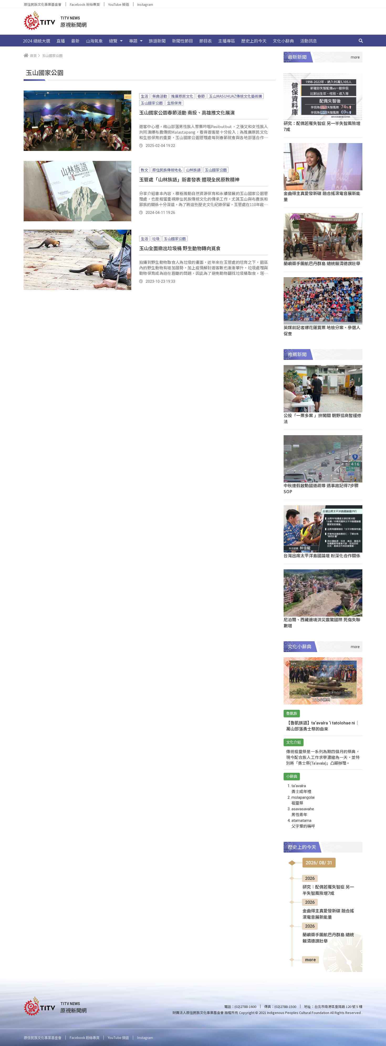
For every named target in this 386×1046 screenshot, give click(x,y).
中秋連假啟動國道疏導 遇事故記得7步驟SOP (321, 488)
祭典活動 (159, 96)
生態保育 (174, 103)
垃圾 (156, 238)
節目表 (205, 41)
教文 (144, 169)
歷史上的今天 (254, 41)
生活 (144, 96)
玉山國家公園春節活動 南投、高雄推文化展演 (187, 112)
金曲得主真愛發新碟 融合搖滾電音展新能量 (322, 196)
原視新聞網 (73, 24)
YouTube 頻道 (118, 4)
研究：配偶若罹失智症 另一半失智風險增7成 (322, 126)
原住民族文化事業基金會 (42, 4)
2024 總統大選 (36, 41)
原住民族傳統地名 (167, 169)
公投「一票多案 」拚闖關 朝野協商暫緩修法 (322, 418)
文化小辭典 (283, 41)
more (310, 959)
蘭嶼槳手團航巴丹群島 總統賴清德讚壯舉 (322, 263)
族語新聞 (157, 41)
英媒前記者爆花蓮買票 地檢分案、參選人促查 (322, 330)
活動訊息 (308, 41)
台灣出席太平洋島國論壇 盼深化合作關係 (322, 555)
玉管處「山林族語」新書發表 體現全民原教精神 (189, 179)
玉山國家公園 (152, 103)
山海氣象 (94, 41)
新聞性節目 (182, 41)
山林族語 (193, 169)
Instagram (145, 4)
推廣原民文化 (182, 96)
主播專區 (226, 41)
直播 (60, 41)
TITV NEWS (70, 18)
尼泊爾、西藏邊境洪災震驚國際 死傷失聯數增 (322, 622)
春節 (201, 96)
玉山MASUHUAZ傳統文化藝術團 (235, 96)
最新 (75, 41)
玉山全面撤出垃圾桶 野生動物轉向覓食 (180, 248)
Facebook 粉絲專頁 (85, 4)
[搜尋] (360, 40)
